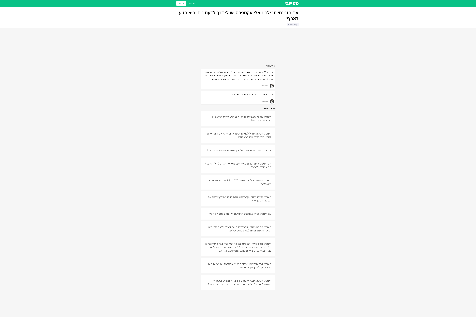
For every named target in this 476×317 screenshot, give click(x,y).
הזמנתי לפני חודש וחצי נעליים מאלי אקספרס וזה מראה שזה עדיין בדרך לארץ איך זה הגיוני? (239, 266)
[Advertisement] (238, 46)
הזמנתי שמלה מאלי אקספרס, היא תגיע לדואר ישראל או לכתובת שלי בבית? (241, 119)
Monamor (265, 86)
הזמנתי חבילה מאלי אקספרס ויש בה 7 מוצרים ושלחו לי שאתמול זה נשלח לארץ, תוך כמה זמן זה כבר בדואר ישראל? (239, 282)
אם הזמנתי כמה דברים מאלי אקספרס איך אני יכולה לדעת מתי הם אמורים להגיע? (238, 165)
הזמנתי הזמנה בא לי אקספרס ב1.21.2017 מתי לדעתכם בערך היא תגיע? (238, 182)
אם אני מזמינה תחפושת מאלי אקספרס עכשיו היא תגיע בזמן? (239, 150)
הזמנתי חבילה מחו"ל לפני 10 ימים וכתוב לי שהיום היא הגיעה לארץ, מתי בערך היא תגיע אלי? (239, 135)
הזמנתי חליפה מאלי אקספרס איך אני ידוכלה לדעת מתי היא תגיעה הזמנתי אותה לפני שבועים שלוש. (239, 229)
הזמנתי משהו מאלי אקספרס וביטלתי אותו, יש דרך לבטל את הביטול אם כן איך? (239, 199)
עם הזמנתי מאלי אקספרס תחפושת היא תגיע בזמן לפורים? (240, 213)
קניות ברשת (293, 24)
